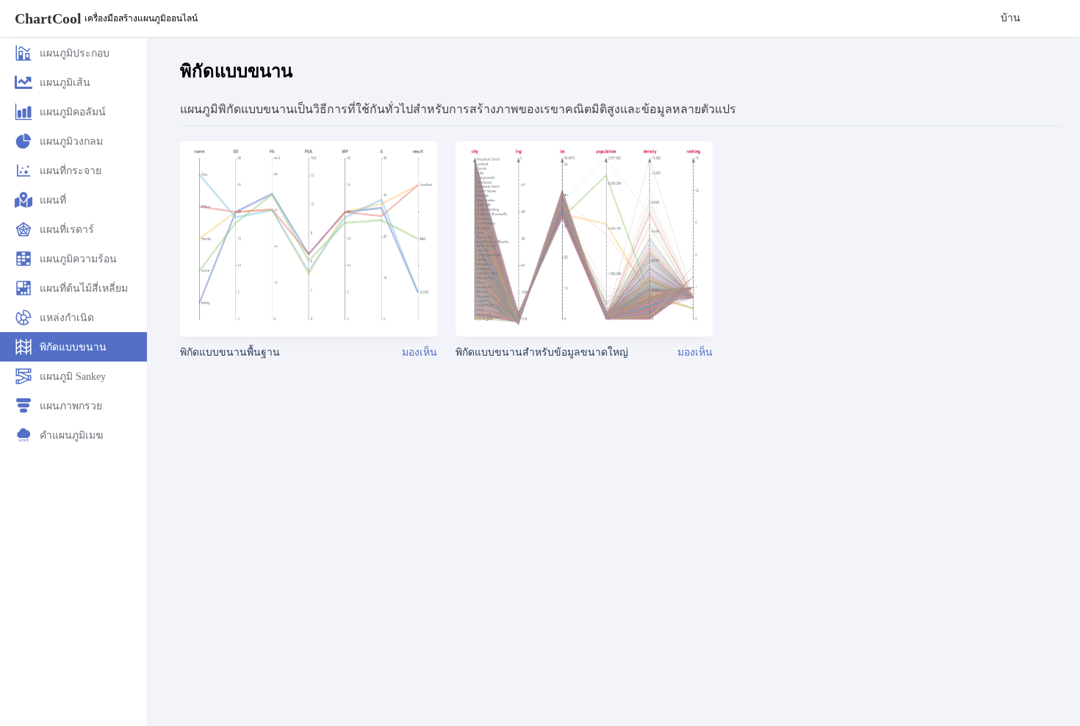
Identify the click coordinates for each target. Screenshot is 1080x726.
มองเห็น (419, 352)
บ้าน (1010, 18)
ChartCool (48, 18)
